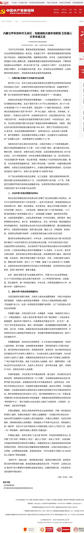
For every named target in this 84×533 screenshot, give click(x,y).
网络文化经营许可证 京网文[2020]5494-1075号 (41, 514)
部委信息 (56, 12)
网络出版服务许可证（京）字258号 (65, 514)
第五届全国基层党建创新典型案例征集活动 (34, 21)
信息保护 (78, 500)
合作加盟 (54, 500)
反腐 (70, 12)
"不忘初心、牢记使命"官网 (19, 2)
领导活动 (64, 12)
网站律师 (72, 500)
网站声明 (66, 500)
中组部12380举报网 (64, 2)
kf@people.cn (37, 503)
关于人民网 (29, 500)
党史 (80, 12)
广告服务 (48, 500)
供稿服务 (60, 500)
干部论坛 (64, 9)
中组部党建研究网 (77, 2)
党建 (80, 9)
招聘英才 (41, 500)
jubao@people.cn (77, 503)
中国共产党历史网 (52, 2)
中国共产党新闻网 (6, 21)
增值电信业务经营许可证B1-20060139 (66, 507)
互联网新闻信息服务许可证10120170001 (43, 507)
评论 (75, 12)
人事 (70, 9)
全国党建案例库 (9, 485)
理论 (75, 9)
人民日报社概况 (20, 500)
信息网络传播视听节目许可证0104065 (16, 514)
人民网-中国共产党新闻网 (46, 45)
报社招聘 (35, 500)
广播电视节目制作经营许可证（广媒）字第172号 (38, 511)
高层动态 (56, 9)
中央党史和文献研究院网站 (37, 2)
